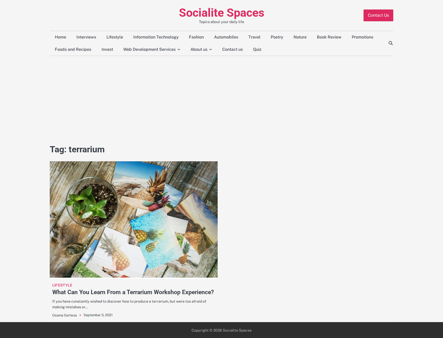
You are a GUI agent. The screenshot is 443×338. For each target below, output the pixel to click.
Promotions (362, 37)
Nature (300, 37)
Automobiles (226, 37)
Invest (107, 49)
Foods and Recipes (73, 49)
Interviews (86, 37)
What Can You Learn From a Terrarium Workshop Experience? (133, 292)
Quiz (257, 49)
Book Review (329, 37)
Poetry (277, 37)
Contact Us (378, 15)
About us (198, 49)
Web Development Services (149, 49)
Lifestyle (114, 37)
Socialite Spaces (221, 12)
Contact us (232, 49)
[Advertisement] (221, 99)
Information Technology (156, 37)
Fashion (196, 37)
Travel (254, 37)
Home (60, 37)
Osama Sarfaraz (64, 315)
